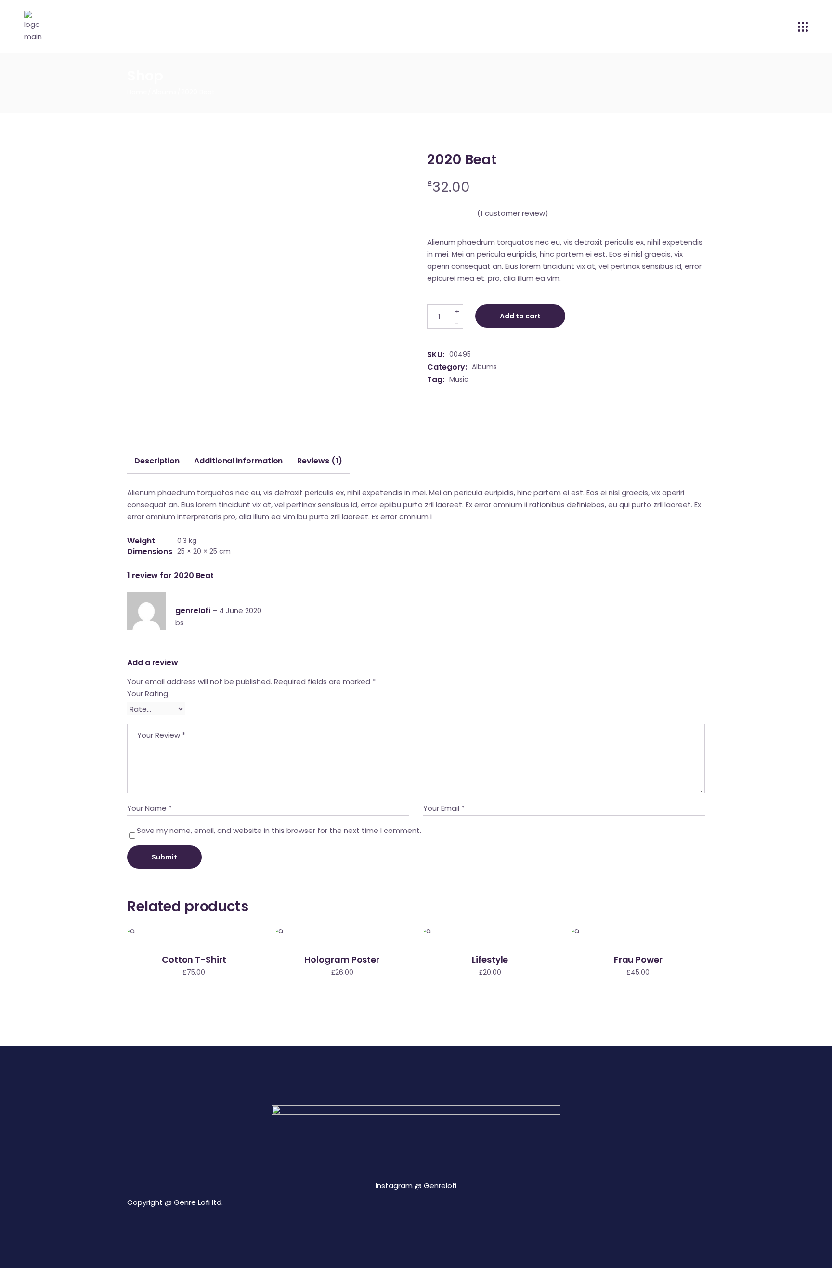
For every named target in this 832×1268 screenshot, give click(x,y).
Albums (484, 366)
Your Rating (147, 693)
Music (458, 379)
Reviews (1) (319, 461)
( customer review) (512, 213)
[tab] (157, 465)
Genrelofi (440, 1185)
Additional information (238, 461)
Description (157, 461)
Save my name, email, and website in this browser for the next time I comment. (279, 830)
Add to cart (520, 316)
